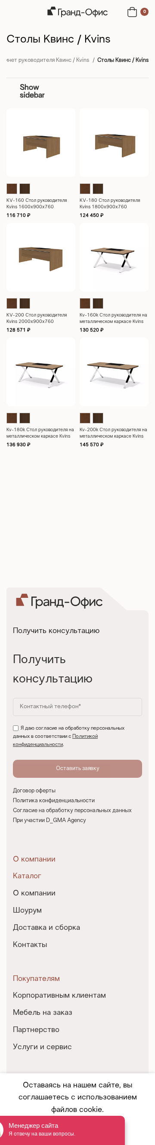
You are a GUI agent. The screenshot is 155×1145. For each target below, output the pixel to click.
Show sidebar (32, 91)
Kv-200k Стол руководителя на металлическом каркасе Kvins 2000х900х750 (113, 436)
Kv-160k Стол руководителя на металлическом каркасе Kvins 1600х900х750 (113, 321)
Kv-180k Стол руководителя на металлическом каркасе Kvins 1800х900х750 (40, 436)
